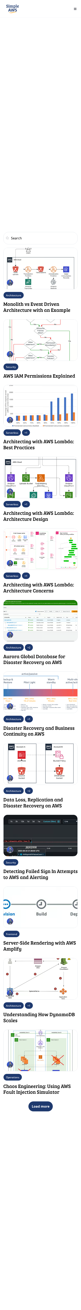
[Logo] (12, 8)
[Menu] (75, 9)
